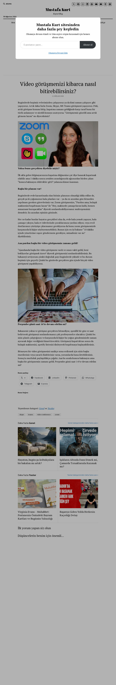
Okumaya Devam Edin (58, 52)
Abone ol (87, 44)
